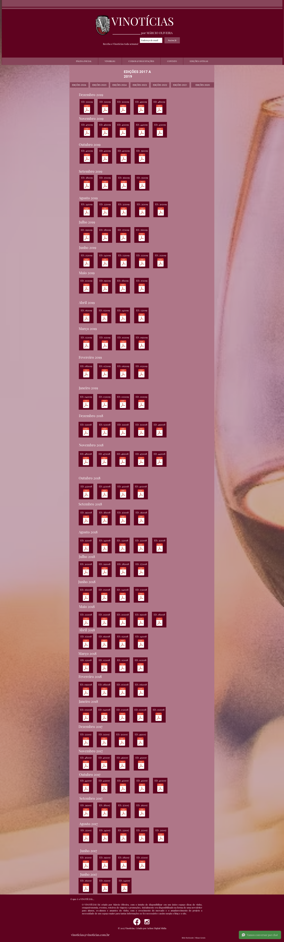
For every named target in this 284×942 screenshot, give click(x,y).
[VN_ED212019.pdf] (160, 262)
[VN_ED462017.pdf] (122, 765)
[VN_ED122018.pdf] (104, 667)
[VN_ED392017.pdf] (86, 812)
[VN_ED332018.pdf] (122, 548)
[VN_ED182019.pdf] (123, 288)
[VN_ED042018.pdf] (104, 717)
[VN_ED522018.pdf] (104, 432)
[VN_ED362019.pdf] (124, 185)
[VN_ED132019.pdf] (141, 317)
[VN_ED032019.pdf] (104, 404)
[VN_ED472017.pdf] (104, 765)
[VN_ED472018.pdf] (104, 461)
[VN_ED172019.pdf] (142, 288)
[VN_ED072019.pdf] (105, 373)
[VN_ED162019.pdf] (86, 317)
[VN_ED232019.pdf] (124, 262)
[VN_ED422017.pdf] (123, 788)
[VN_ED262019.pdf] (142, 237)
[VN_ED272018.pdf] (141, 571)
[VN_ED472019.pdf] (87, 132)
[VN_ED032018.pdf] (122, 717)
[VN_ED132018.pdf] (86, 667)
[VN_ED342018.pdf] (104, 548)
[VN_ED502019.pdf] (123, 109)
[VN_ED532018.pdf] (86, 432)
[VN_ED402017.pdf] (160, 788)
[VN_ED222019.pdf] (142, 262)
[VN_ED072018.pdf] (122, 692)
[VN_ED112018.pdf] (122, 667)
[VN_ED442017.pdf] (86, 788)
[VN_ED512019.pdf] (105, 109)
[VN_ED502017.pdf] (122, 741)
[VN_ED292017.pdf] (105, 865)
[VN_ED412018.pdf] (123, 494)
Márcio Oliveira (121, 904)
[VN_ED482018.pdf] (86, 461)
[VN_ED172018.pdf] (86, 644)
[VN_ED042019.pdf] (86, 404)
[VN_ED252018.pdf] (104, 597)
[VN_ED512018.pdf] (123, 432)
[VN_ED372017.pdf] (123, 812)
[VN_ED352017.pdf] (142, 812)
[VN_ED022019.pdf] (123, 404)
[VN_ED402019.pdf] (124, 158)
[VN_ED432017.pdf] (104, 788)
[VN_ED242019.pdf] (105, 262)
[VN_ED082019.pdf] (86, 373)
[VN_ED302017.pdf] (86, 865)
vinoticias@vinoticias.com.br (90, 935)
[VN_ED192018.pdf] (141, 622)
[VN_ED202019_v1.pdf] (86, 288)
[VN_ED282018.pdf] (123, 571)
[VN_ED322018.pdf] (141, 548)
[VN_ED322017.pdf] (142, 837)
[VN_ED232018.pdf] (141, 597)
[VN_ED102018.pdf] (140, 667)
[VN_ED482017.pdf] (86, 765)
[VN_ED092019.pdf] (142, 345)
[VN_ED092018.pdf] (86, 692)
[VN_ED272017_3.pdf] (142, 865)
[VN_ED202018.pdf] (123, 622)
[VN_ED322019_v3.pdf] (124, 211)
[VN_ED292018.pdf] (104, 571)
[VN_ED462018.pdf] (122, 461)
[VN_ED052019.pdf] (141, 373)
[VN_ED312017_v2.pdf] (161, 837)
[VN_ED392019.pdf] (142, 158)
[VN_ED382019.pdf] (87, 185)
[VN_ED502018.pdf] (141, 432)
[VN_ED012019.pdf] (141, 404)
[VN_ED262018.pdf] (86, 597)
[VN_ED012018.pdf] (158, 717)
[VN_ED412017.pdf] (142, 788)
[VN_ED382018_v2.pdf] (104, 520)
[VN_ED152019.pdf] (104, 317)
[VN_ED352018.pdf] (86, 548)
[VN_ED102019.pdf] (123, 345)
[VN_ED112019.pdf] (105, 345)
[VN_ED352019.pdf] (142, 185)
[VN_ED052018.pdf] (86, 717)
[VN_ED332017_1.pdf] (123, 837)
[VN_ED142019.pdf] (123, 317)
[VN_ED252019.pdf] (86, 262)
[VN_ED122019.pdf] (86, 345)
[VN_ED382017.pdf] (104, 812)
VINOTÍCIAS (142, 20)
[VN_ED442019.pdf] (142, 132)
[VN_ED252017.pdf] (105, 888)
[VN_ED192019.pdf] (105, 288)
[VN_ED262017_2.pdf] (86, 888)
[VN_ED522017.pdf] (86, 741)
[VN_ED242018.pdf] (122, 597)
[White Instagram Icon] (146, 921)
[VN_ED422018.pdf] (104, 494)
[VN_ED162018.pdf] (104, 644)
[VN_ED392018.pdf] (86, 520)
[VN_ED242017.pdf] (124, 888)
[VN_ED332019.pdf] (105, 211)
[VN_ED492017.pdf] (140, 741)
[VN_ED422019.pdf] (87, 158)
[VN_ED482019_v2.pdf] (159, 109)
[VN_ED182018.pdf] (159, 622)
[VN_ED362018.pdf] (141, 520)
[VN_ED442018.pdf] (159, 461)
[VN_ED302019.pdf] (161, 211)
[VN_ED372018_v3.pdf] (123, 520)
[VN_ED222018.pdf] (86, 622)
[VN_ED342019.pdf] (87, 211)
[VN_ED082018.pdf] (104, 692)
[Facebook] (136, 921)
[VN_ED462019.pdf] (105, 132)
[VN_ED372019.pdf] (105, 185)
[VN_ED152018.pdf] (122, 644)
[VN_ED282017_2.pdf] (124, 865)
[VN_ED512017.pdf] (104, 741)
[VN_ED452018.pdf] (141, 461)
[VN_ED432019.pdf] (160, 132)
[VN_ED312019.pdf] (142, 211)
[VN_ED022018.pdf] (140, 717)
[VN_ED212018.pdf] (104, 622)
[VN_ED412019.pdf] (105, 158)
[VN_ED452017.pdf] (141, 765)
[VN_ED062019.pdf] (123, 373)
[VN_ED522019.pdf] (87, 109)
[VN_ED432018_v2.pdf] (86, 494)
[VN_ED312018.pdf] (159, 548)
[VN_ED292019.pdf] (86, 237)
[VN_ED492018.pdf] (159, 432)
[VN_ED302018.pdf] (86, 571)
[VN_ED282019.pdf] (105, 237)
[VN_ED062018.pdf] (141, 692)
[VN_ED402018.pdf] (141, 494)
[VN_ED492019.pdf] (141, 109)
